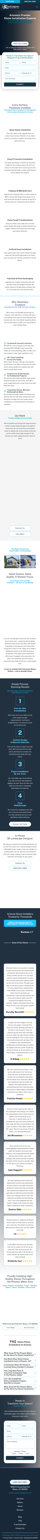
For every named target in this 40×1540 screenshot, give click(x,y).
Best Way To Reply (20, 1451)
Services (20, 1499)
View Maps (11, 1327)
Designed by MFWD (31, 1538)
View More (20, 534)
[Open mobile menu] (37, 7)
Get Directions (29, 1327)
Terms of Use (18, 1538)
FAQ (20, 1521)
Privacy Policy (8, 1538)
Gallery (20, 1502)
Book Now (10, 1)
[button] (20, 1354)
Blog (20, 1517)
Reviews (20, 1510)
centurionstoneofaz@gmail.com (20, 1493)
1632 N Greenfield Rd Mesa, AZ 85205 (20, 1488)
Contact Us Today (20, 824)
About (20, 1506)
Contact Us (20, 528)
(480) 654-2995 (30, 1)
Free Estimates (20, 1524)
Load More (18, 561)
